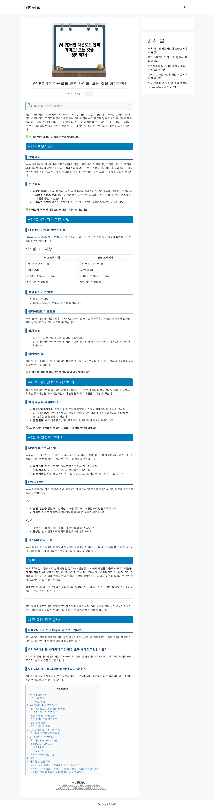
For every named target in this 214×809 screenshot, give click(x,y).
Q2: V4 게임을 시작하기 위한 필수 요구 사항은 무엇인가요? (64, 768)
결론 (31, 757)
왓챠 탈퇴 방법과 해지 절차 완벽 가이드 (81, 785)
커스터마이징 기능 (43, 754)
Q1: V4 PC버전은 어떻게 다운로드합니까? (55, 764)
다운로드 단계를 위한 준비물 (48, 708)
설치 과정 (38, 722)
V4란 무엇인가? (36, 694)
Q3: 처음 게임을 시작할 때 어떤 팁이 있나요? (57, 772)
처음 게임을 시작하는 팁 (45, 733)
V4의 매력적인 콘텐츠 (40, 736)
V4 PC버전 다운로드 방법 (42, 705)
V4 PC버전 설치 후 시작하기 (43, 729)
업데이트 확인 (40, 726)
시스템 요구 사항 (46, 712)
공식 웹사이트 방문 (43, 715)
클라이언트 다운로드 (44, 719)
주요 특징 (38, 701)
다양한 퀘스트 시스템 (44, 740)
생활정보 (80, 782)
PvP (39, 750)
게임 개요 (37, 698)
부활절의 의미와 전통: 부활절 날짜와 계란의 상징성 (81, 788)
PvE (39, 747)
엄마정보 (32, 7)
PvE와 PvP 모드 (41, 743)
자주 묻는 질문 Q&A (39, 761)
